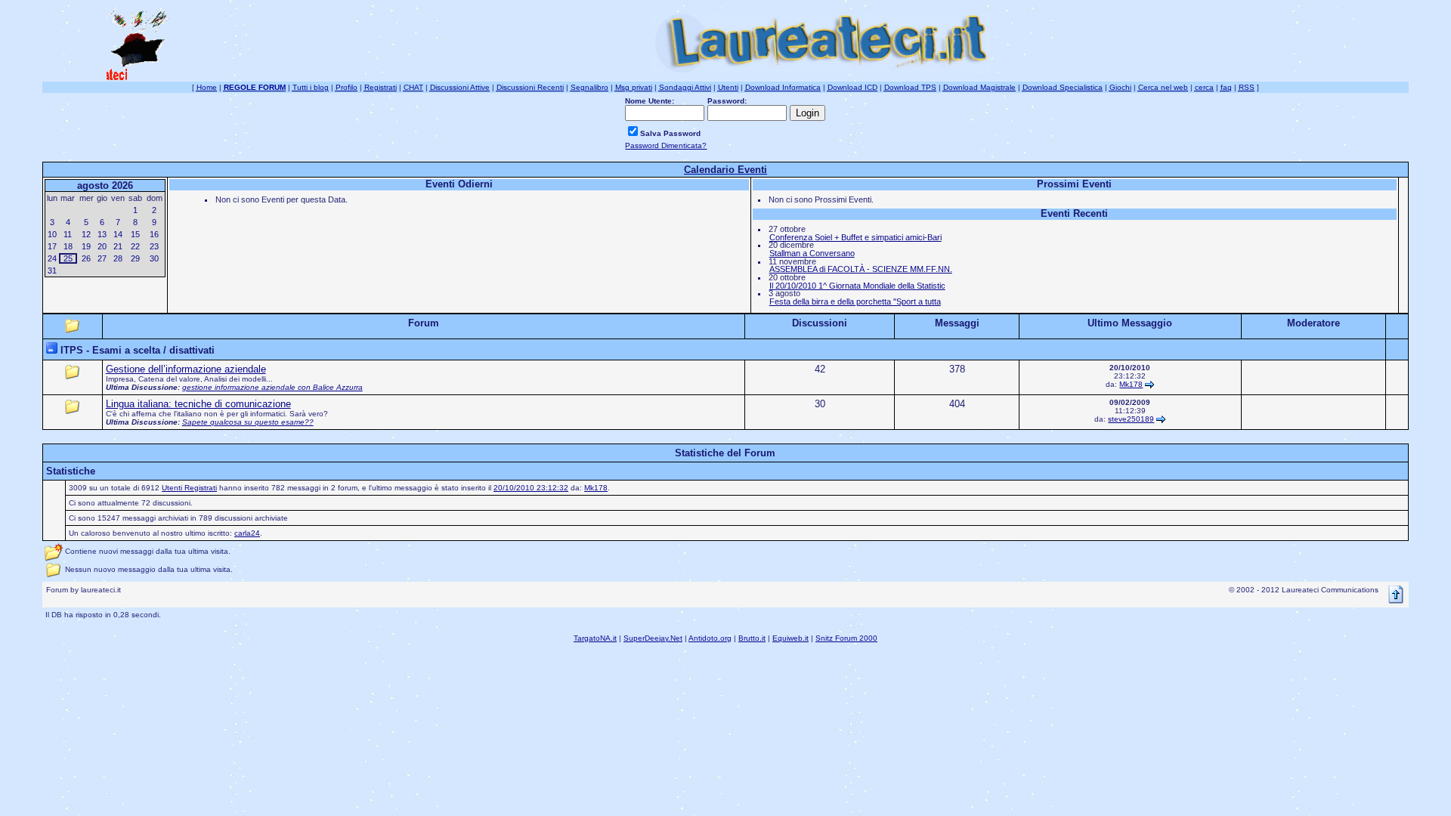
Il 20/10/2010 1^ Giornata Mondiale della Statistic (857, 285)
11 (67, 234)
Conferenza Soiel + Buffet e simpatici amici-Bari (855, 237)
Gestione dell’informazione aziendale (186, 369)
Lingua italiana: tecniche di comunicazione (198, 404)
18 (68, 246)
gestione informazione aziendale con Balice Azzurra (272, 387)
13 (102, 234)
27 (102, 258)
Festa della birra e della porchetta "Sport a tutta (855, 301)
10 (52, 234)
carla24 (247, 533)
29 (135, 258)
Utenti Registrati (189, 488)
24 (52, 258)
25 (68, 258)
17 (52, 246)
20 (102, 246)
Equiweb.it (790, 638)
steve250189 (1131, 419)
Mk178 (1131, 384)
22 (135, 246)
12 (86, 234)
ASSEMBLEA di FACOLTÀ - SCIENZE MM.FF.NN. (860, 269)
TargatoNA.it (595, 638)
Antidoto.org (710, 638)
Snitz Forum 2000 (846, 638)
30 (154, 258)
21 (117, 246)
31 (52, 270)
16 (154, 234)
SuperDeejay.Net (652, 638)
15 (135, 234)
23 (154, 246)
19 (86, 246)
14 (117, 234)
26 (86, 258)
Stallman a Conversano (812, 253)
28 (117, 258)
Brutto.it (752, 638)
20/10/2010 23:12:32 (530, 488)
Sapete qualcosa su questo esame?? (248, 422)
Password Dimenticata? (666, 145)
